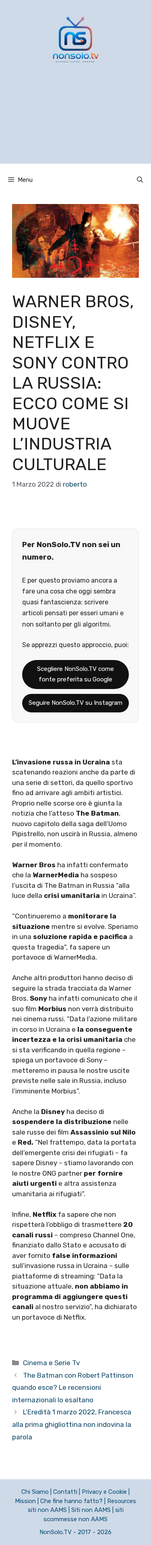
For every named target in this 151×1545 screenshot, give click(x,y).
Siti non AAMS (91, 1510)
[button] (140, 180)
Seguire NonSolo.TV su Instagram (75, 702)
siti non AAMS (47, 1510)
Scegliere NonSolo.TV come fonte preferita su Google (75, 674)
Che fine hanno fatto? (71, 1501)
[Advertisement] (75, 124)
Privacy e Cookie (104, 1491)
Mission (25, 1501)
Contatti (65, 1491)
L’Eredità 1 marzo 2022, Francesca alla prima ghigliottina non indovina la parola (71, 1424)
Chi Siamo (35, 1491)
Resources (121, 1501)
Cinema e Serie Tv (51, 1363)
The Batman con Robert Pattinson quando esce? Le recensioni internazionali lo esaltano (72, 1387)
